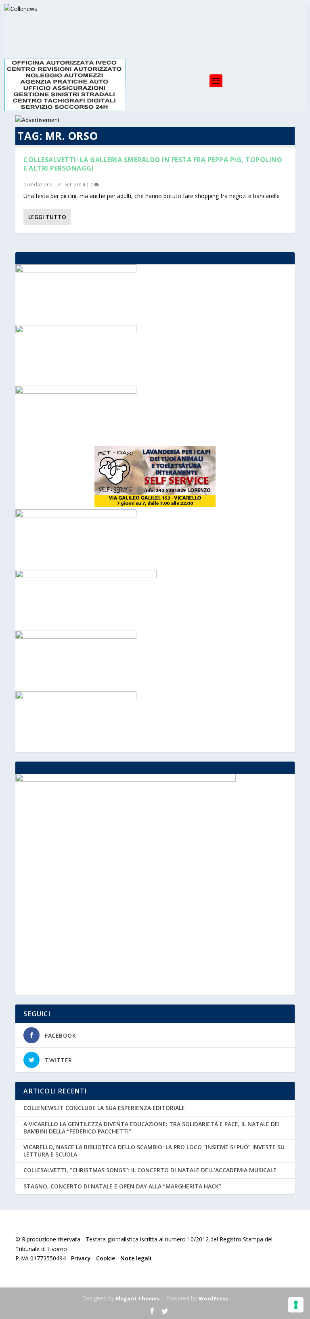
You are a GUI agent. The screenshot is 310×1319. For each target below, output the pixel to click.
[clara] (75, 270)
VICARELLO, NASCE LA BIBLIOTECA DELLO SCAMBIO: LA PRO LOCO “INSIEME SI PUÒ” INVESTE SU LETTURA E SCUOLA (154, 1150)
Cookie (105, 1258)
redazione (40, 184)
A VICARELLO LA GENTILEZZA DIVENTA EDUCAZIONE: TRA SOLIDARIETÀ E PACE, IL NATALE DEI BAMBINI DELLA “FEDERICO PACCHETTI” (151, 1127)
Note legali (135, 1258)
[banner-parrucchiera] (75, 697)
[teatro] (75, 391)
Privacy (81, 1258)
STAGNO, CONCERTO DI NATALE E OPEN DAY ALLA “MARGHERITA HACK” (122, 1186)
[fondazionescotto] (75, 636)
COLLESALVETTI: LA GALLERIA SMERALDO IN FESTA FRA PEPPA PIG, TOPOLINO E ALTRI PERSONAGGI (152, 164)
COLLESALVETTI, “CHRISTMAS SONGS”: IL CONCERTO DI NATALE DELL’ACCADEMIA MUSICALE (149, 1170)
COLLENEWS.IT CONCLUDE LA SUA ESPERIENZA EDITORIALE (104, 1108)
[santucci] (75, 331)
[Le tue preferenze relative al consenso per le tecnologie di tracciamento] (296, 1305)
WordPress (213, 1298)
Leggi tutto (47, 217)
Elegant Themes (137, 1298)
